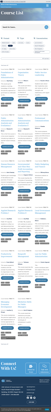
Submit (46, 27)
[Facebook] (28, 398)
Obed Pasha (10, 81)
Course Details (7, 99)
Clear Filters (46, 58)
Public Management (38, 48)
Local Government (38, 42)
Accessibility (48, 1)
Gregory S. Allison (28, 175)
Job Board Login (30, 392)
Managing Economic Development (6, 304)
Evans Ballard (10, 262)
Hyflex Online (12, 48)
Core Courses (20, 42)
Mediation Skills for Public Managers (24, 304)
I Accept (47, 409)
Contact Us (29, 395)
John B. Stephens (28, 310)
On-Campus (4, 48)
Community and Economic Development (40, 52)
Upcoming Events (31, 387)
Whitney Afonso (45, 172)
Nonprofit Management (39, 45)
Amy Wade (9, 218)
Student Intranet (31, 389)
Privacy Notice (27, 410)
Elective (28, 42)
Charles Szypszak (45, 262)
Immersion (4, 45)
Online (10, 45)
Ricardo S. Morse (45, 80)
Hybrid (13, 42)
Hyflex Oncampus (5, 51)
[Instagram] (31, 398)
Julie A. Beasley (10, 172)
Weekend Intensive (5, 42)
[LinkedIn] (34, 398)
